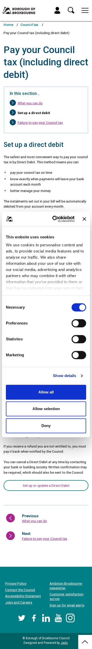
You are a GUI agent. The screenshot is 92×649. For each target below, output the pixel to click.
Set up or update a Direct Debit (46, 485)
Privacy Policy (15, 583)
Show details (64, 375)
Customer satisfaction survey (67, 596)
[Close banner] (84, 219)
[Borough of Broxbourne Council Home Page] (19, 10)
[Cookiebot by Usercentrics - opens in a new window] (55, 219)
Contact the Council (20, 590)
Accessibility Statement (23, 596)
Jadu (64, 643)
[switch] (79, 323)
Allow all (46, 392)
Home (8, 25)
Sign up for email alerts (67, 605)
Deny (46, 425)
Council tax (29, 25)
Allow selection (46, 409)
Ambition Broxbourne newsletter (66, 585)
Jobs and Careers (18, 602)
